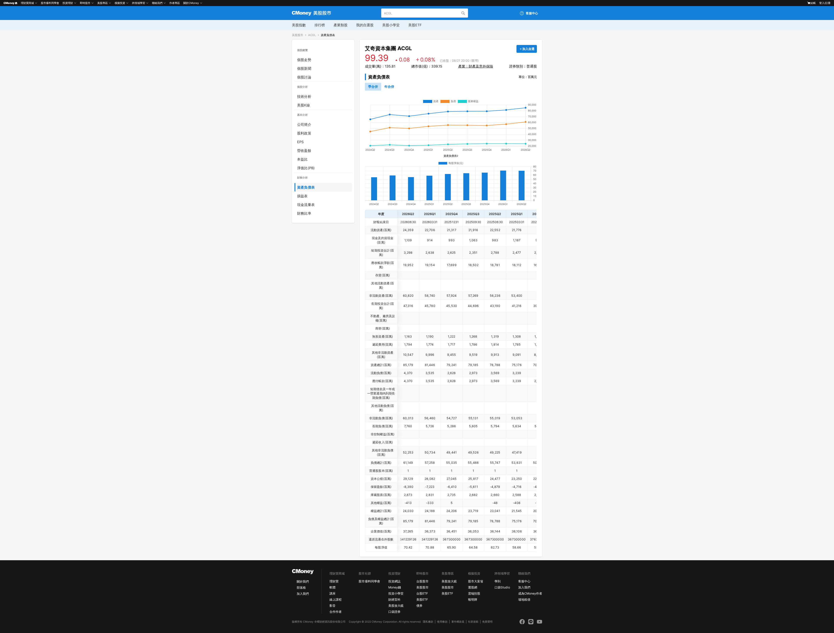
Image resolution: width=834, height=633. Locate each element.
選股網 (472, 587)
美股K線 (303, 105)
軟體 (332, 587)
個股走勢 (304, 60)
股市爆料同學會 (50, 3)
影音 (332, 605)
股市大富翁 (475, 581)
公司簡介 (304, 124)
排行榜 (319, 25)
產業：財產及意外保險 (475, 66)
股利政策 (304, 133)
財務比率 (304, 213)
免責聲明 (487, 621)
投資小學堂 (396, 593)
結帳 (813, 3)
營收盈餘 (304, 150)
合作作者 (335, 611)
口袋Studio (502, 587)
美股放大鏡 (396, 605)
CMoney (8, 3)
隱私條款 (428, 621)
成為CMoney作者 (530, 593)
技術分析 (304, 96)
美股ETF (415, 25)
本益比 (302, 159)
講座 (332, 593)
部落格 (301, 587)
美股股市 (297, 35)
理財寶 (334, 581)
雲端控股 (474, 593)
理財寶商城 (27, 3)
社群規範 (473, 621)
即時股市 (85, 3)
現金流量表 (306, 204)
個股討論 (304, 77)
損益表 (302, 196)
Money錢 (394, 587)
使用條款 (442, 621)
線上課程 (335, 599)
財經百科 (394, 599)
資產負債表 (328, 35)
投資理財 (68, 3)
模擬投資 (120, 3)
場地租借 (524, 599)
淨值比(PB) (306, 168)
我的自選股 (365, 25)
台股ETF (422, 593)
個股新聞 (304, 68)
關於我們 (303, 581)
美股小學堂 (391, 25)
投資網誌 (394, 581)
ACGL (312, 35)
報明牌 (472, 599)
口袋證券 (394, 611)
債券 (419, 605)
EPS (300, 142)
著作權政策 (457, 621)
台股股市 (422, 581)
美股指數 (299, 25)
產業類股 (341, 25)
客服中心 (524, 581)
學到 (498, 581)
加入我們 (303, 593)
